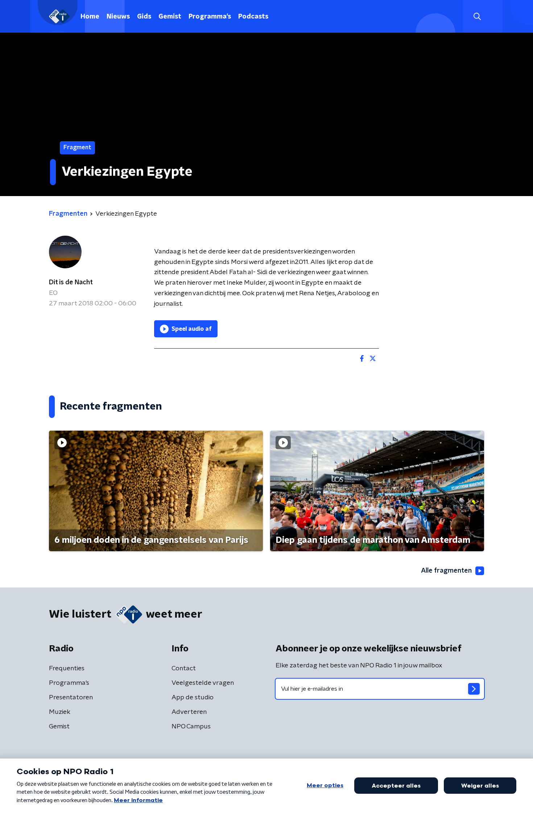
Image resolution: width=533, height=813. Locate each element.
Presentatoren (71, 697)
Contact (184, 668)
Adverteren (189, 712)
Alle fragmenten (446, 571)
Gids (144, 16)
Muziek (59, 712)
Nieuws (118, 16)
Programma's (210, 16)
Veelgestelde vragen (203, 683)
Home (89, 16)
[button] (477, 16)
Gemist (169, 16)
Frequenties (66, 668)
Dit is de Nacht (71, 282)
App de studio (193, 697)
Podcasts (253, 16)
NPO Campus (191, 726)
